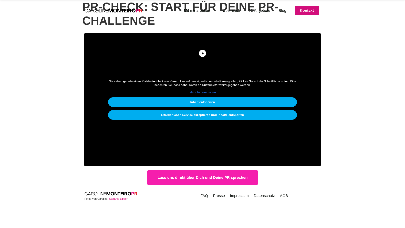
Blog (282, 10)
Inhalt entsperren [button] (202, 102)
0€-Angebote (259, 10)
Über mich (231, 10)
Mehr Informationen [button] (202, 92)
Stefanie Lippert (118, 198)
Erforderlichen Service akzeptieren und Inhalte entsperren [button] (202, 115)
